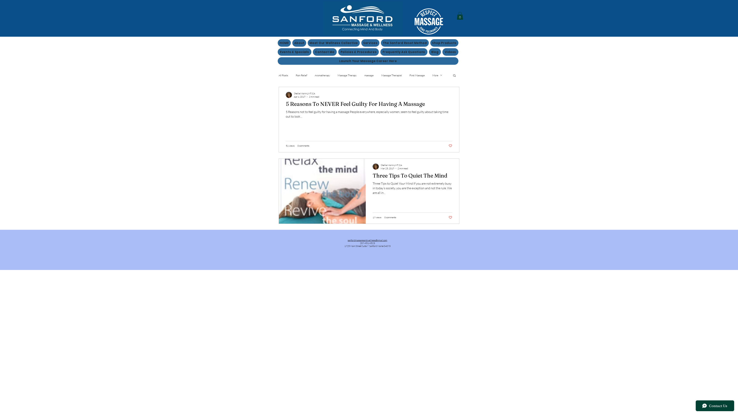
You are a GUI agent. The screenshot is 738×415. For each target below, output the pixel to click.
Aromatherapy (322, 75)
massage (369, 75)
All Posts (283, 75)
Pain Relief (301, 75)
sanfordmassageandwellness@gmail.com (367, 240)
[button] (460, 16)
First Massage (417, 75)
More (435, 75)
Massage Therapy (347, 75)
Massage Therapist (391, 75)
